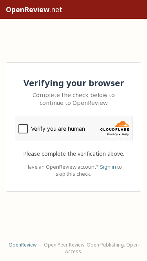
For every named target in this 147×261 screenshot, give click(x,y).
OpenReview (22, 244)
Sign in (108, 166)
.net (34, 9)
